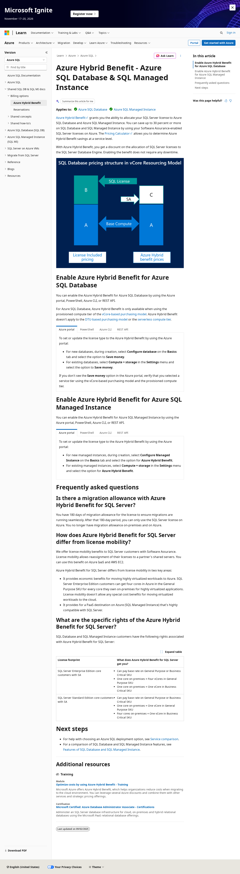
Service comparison (164, 739)
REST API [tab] (122, 329)
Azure (72, 55)
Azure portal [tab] (66, 329)
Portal (194, 43)
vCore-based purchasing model (124, 314)
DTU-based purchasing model (106, 319)
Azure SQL (86, 55)
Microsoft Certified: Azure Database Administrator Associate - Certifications (105, 807)
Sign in (231, 32)
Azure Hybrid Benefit (71, 118)
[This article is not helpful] (230, 100)
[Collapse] (46, 52)
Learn (60, 55)
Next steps (201, 87)
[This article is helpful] (226, 100)
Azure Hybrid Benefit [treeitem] (27, 103)
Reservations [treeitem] (22, 109)
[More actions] (180, 56)
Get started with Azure (218, 43)
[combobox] (25, 60)
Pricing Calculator (117, 133)
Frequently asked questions (212, 83)
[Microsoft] (6, 32)
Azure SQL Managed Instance (135, 109)
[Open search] (221, 32)
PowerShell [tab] (87, 329)
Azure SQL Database (92, 109)
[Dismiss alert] (233, 7)
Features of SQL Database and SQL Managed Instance (101, 749)
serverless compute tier (154, 319)
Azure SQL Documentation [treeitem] (24, 75)
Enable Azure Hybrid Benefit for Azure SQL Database (213, 64)
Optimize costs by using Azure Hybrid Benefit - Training (92, 784)
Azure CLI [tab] (106, 329)
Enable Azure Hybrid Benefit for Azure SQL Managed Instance (212, 74)
